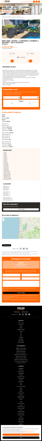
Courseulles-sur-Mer (21, 392)
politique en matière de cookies (30, 431)
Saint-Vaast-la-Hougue (21, 414)
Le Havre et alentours (21, 403)
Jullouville (21, 401)
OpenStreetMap (34, 238)
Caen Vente (21, 375)
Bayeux (21, 383)
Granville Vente (21, 370)
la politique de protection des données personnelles (16, 290)
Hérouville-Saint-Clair (21, 397)
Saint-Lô (21, 410)
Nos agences (26, 1)
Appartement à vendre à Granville (21, 348)
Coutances (21, 391)
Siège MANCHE (21, 368)
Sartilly (21, 416)
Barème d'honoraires (6, 245)
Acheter (21, 326)
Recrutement (30, 1)
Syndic (21, 335)
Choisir (21, 437)
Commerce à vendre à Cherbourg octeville (21, 361)
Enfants (30, 103)
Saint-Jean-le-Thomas (21, 408)
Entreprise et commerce (21, 329)
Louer (21, 332)
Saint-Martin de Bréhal (21, 411)
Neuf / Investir (21, 324)
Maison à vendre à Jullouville (21, 353)
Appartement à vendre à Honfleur (21, 356)
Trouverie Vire (21, 423)
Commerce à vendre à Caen (21, 362)
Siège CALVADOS (21, 373)
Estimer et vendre (21, 322)
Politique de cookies (25, 311)
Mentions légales (16, 311)
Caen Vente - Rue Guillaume (21, 386)
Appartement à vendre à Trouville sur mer (21, 354)
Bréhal (21, 384)
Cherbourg (21, 389)
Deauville (21, 394)
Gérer (21, 334)
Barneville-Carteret (21, 381)
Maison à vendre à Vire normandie (21, 357)
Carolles (21, 388)
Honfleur (21, 399)
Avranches (21, 379)
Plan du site (21, 339)
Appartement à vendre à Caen (21, 349)
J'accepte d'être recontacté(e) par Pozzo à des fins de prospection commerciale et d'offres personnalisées (20, 288)
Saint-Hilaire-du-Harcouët (21, 406)
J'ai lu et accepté (14, 290)
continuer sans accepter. (29, 432)
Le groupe (22, 1)
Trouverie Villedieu (21, 421)
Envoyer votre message (21, 292)
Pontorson (21, 405)
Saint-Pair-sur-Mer (21, 413)
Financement (21, 331)
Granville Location (21, 371)
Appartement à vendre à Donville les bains (21, 359)
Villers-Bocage (21, 424)
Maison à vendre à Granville (21, 351)
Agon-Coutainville (21, 378)
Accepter (21, 434)
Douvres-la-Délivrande (21, 396)
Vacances (21, 327)
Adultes (12, 103)
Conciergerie (21, 337)
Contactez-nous (20, 209)
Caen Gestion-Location (21, 376)
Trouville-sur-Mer (21, 419)
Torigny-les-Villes (21, 418)
